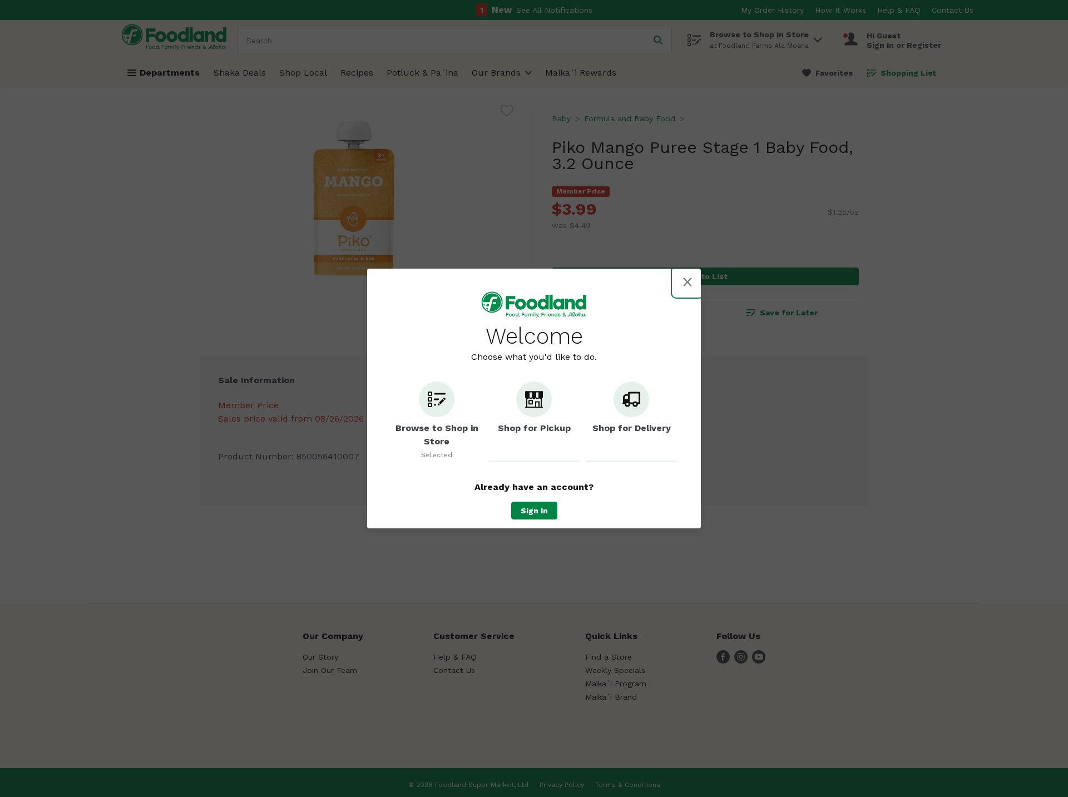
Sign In (534, 510)
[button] (436, 422)
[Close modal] (687, 282)
